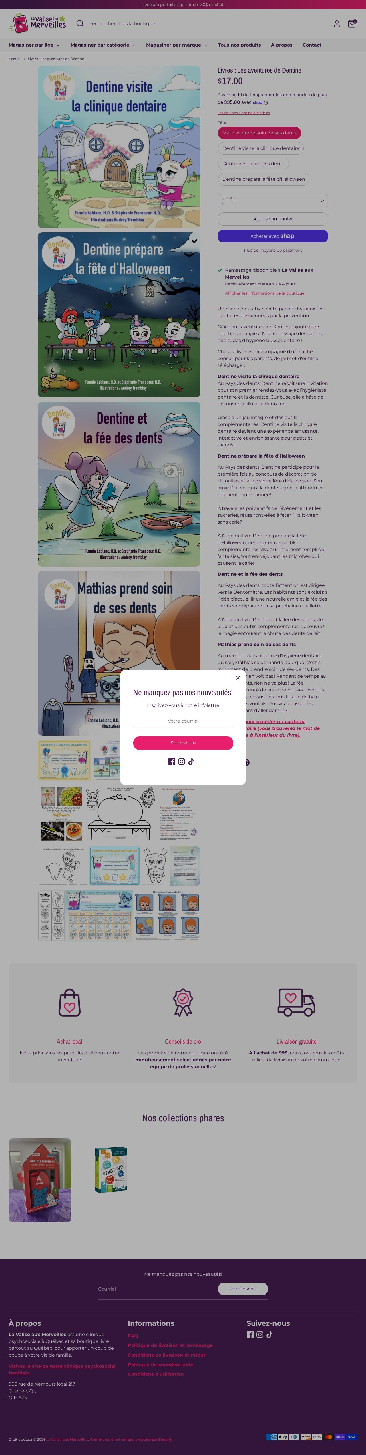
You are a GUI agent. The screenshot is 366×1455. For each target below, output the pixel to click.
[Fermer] (238, 677)
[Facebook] (171, 761)
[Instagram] (181, 761)
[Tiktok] (191, 761)
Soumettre (183, 743)
